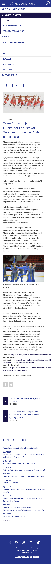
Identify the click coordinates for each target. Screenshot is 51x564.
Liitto (4, 48)
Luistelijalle (8, 54)
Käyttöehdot (34, 557)
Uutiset (7, 21)
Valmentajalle (9, 64)
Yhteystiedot (27, 553)
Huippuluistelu (9, 75)
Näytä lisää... (8, 521)
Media (5, 37)
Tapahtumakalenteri (13, 31)
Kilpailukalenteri (12, 26)
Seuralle (6, 59)
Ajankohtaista (11, 15)
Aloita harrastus (13, 9)
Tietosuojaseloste (22, 557)
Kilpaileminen (8, 70)
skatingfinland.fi (13, 43)
